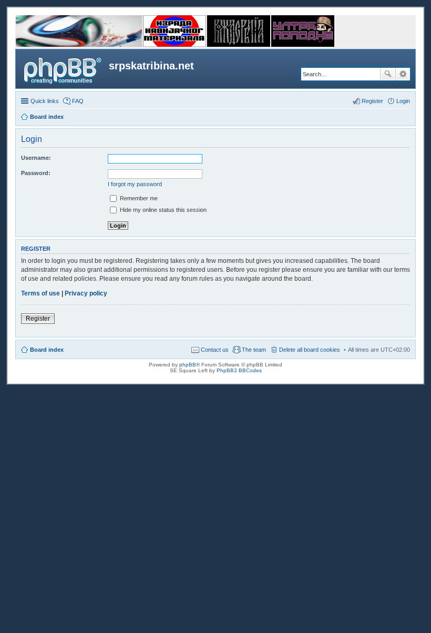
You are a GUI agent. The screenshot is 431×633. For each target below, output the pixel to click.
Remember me (138, 198)
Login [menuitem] (403, 101)
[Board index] (63, 69)
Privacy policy (86, 293)
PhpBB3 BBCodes (239, 370)
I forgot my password (135, 184)
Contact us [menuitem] (215, 349)
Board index (47, 349)
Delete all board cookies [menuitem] (309, 349)
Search (388, 74)
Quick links (44, 101)
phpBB (187, 364)
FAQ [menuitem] (78, 101)
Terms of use (40, 293)
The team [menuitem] (254, 349)
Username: (36, 158)
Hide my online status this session (162, 210)
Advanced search (403, 74)
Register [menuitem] (372, 101)
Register (38, 318)
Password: (35, 173)
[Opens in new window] (79, 45)
